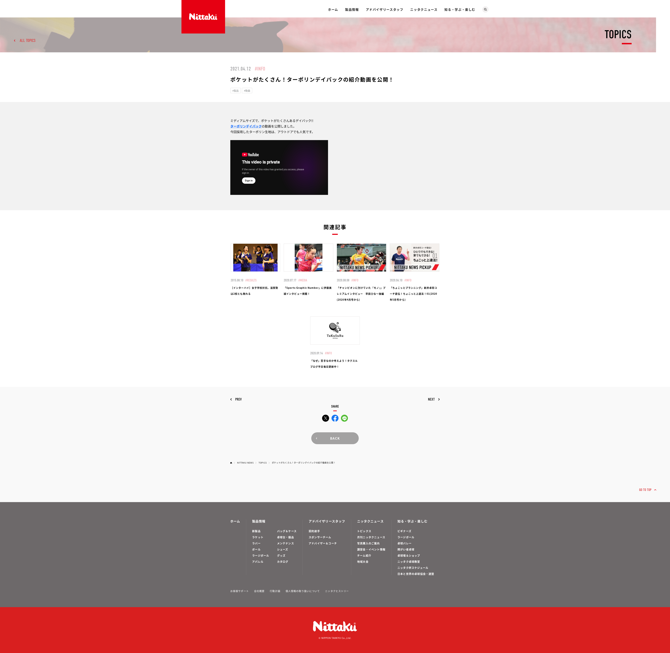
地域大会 (362, 561)
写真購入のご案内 (368, 543)
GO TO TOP (645, 490)
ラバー (256, 543)
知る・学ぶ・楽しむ (459, 9)
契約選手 (314, 531)
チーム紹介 (364, 555)
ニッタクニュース (423, 9)
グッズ (281, 555)
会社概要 (259, 591)
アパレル (257, 561)
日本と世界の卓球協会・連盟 (415, 573)
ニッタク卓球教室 (408, 561)
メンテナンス (285, 543)
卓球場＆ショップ (408, 555)
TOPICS (263, 462)
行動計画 (275, 591)
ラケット (257, 537)
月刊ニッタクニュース (371, 537)
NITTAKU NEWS (245, 462)
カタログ (282, 561)
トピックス (364, 531)
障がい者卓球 (405, 549)
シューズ (282, 549)
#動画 (247, 90)
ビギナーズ (404, 531)
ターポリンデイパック (246, 126)
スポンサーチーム (320, 537)
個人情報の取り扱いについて (303, 591)
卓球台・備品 (285, 537)
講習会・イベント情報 (371, 549)
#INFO (260, 69)
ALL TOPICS (28, 40)
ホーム (333, 9)
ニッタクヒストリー (337, 591)
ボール (256, 549)
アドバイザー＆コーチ (323, 543)
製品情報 (352, 9)
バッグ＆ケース (287, 531)
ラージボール (260, 555)
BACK (335, 438)
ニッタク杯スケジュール (412, 567)
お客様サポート (239, 591)
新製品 (256, 531)
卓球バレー (404, 543)
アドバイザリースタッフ (384, 9)
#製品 (235, 90)
